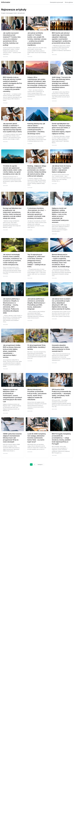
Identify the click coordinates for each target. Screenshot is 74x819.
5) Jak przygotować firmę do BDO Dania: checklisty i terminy (36, 347)
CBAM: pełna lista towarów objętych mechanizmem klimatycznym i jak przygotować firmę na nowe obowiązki (12, 438)
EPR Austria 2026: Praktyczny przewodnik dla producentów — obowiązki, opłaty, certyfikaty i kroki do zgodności (61, 393)
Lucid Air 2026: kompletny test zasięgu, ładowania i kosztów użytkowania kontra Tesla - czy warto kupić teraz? (36, 438)
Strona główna (69, 2)
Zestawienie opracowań (56, 2)
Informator (5, 2)
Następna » (40, 464)
